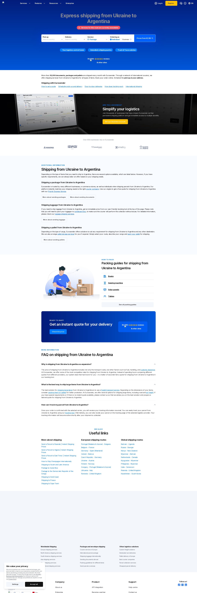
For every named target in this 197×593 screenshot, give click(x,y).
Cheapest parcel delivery (127, 566)
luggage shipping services (64, 214)
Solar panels (113, 290)
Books (111, 276)
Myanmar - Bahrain (128, 454)
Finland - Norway (87, 464)
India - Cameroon (127, 467)
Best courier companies (127, 559)
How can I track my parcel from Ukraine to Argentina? (64, 405)
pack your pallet (134, 234)
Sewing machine (115, 283)
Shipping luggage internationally (90, 556)
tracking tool (69, 413)
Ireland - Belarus (87, 454)
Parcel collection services (127, 563)
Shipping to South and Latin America (55, 465)
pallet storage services (65, 234)
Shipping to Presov (48, 480)
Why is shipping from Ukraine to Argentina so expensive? (66, 364)
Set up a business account (115, 122)
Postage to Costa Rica (49, 468)
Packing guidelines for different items (92, 563)
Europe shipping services (49, 549)
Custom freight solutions (127, 549)
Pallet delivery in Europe (127, 556)
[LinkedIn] (185, 585)
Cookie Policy (12, 579)
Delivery (68, 37)
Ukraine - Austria (87, 461)
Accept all (34, 584)
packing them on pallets (57, 393)
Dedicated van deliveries (127, 553)
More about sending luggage (54, 220)
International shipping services (50, 566)
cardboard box (80, 212)
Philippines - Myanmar (129, 464)
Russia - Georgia (127, 447)
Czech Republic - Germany (91, 457)
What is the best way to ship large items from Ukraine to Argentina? (71, 384)
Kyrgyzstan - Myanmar (129, 461)
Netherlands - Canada (129, 457)
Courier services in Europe (88, 549)
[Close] (62, 39)
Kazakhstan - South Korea (131, 474)
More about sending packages (54, 197)
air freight (149, 393)
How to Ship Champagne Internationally (56, 461)
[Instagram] (182, 585)
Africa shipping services (48, 563)
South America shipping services (51, 556)
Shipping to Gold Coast (49, 477)
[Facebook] (178, 585)
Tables (111, 296)
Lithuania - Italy (87, 470)
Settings (15, 584)
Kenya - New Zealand (129, 451)
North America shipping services (51, 553)
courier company (92, 189)
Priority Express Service (57, 191)
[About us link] (185, 3)
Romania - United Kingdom (91, 474)
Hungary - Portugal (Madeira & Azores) (96, 467)
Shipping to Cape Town (50, 483)
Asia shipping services (48, 559)
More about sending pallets (54, 240)
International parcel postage (89, 553)
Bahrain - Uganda (127, 444)
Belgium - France (87, 447)
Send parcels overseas (87, 566)
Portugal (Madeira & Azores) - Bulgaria (96, 444)
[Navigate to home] (10, 3)
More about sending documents (82, 197)
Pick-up (45, 37)
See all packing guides (127, 304)
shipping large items (65, 390)
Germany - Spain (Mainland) (92, 451)
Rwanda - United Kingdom (131, 470)
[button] (98, 38)
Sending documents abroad (89, 559)
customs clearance (148, 370)
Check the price (58, 332)
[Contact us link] (181, 3)
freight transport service (110, 390)
